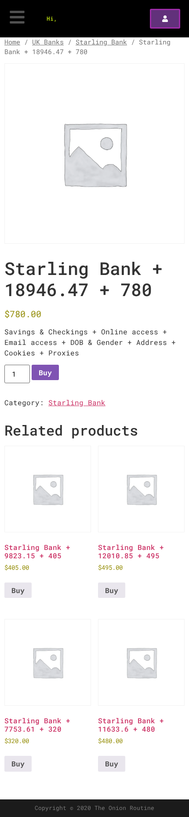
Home (12, 42)
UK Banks (48, 42)
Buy (45, 372)
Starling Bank (101, 42)
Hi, (52, 18)
